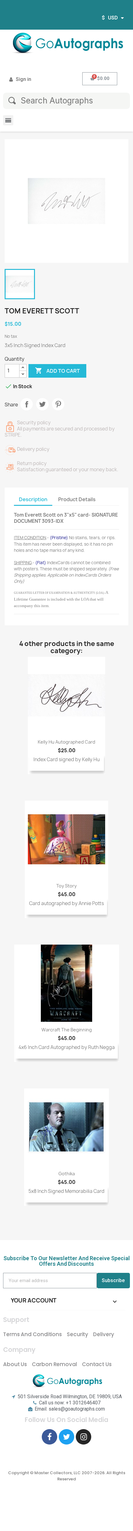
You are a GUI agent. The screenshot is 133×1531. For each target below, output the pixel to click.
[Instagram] (83, 1437)
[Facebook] (49, 1437)
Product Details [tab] (77, 499)
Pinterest (58, 404)
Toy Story (66, 886)
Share (26, 404)
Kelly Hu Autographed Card (66, 742)
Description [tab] (33, 499)
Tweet (42, 404)
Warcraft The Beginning (66, 1030)
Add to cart (57, 370)
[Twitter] (66, 1437)
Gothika (66, 1174)
